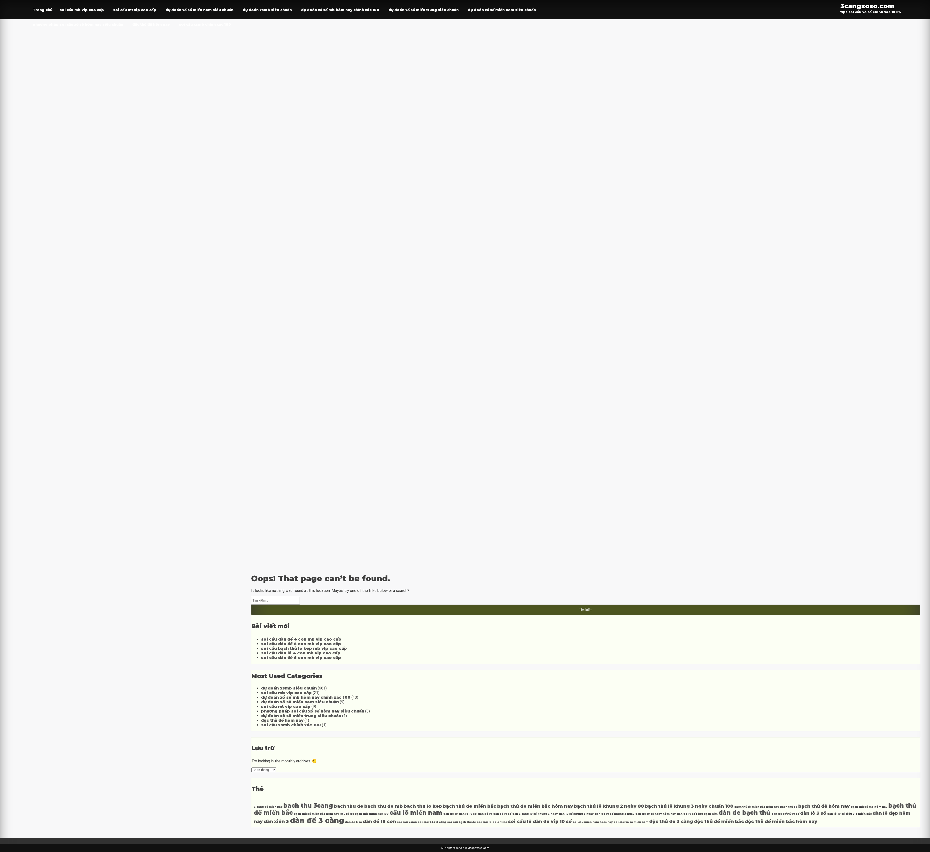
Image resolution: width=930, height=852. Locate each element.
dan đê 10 (485, 813)
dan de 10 (450, 813)
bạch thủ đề (788, 806)
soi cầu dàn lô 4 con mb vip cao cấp (300, 653)
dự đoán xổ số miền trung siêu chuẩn (423, 10)
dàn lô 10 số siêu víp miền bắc (849, 813)
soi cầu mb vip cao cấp (82, 10)
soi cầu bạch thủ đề (461, 822)
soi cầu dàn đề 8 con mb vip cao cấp (301, 644)
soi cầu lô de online (492, 822)
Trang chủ (43, 10)
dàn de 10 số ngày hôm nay (655, 813)
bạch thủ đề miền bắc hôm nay (316, 813)
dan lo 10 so (468, 813)
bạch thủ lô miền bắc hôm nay (756, 806)
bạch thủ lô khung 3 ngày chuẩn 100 (689, 806)
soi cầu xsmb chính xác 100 (205, 24)
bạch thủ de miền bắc (469, 806)
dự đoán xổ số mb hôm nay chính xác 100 (340, 10)
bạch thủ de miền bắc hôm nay (535, 806)
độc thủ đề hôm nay (151, 24)
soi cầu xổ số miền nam (631, 822)
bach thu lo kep (423, 806)
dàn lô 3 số (813, 813)
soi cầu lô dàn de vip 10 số (540, 821)
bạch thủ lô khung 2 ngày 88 (609, 806)
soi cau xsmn (407, 822)
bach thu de (348, 806)
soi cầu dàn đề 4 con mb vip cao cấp (301, 639)
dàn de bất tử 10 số (785, 813)
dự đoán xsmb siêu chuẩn (267, 10)
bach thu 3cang (308, 805)
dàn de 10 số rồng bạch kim (697, 813)
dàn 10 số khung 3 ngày (576, 813)
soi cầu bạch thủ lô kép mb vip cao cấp (304, 648)
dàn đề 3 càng (317, 820)
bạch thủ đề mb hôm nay (869, 806)
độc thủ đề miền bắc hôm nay (781, 821)
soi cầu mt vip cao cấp (134, 10)
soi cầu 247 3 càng (432, 822)
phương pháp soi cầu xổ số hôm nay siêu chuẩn (78, 24)
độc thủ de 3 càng (671, 821)
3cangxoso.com (867, 6)
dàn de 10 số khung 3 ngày (614, 813)
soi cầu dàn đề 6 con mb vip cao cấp (301, 657)
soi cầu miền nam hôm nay (593, 822)
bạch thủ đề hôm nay (824, 806)
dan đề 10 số (502, 813)
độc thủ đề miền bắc (719, 821)
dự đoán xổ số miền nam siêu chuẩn (199, 10)
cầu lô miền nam (415, 812)
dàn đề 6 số (353, 822)
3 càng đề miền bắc (268, 806)
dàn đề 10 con (379, 821)
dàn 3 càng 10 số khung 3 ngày (535, 813)
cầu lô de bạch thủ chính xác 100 (364, 813)
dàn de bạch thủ (744, 812)
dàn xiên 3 (276, 821)
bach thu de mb (383, 806)
